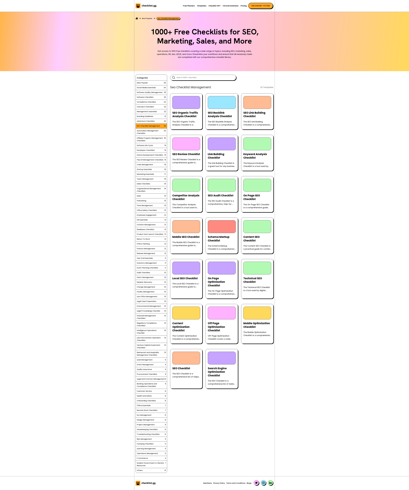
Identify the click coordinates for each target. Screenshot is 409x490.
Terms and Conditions (235, 483)
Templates (201, 6)
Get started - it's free (260, 5)
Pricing (244, 6)
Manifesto (207, 483)
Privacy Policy (219, 483)
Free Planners (189, 6)
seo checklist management (168, 18)
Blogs (249, 483)
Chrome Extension (230, 6)
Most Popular (147, 18)
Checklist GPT (214, 6)
